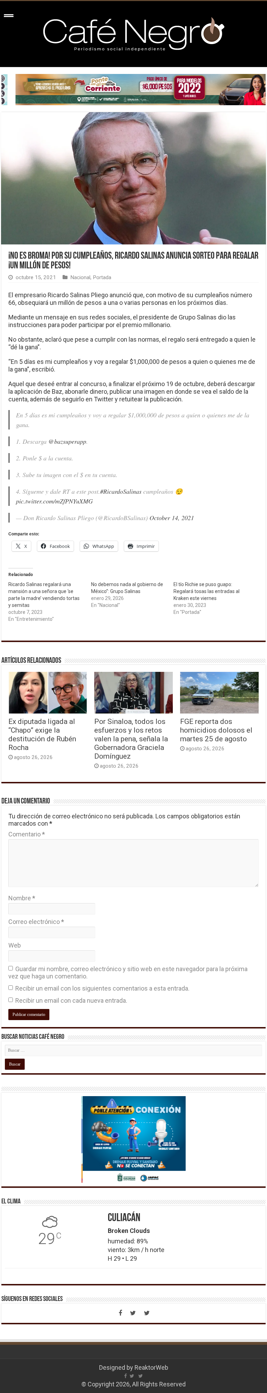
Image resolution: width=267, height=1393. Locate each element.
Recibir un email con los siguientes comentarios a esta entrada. (102, 988)
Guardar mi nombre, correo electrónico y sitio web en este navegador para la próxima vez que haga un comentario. (128, 972)
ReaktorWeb (151, 1367)
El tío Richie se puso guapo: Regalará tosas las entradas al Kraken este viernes (206, 591)
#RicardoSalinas (120, 491)
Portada (102, 277)
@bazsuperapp (67, 441)
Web (14, 945)
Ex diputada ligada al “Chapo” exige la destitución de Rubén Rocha (42, 734)
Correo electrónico (36, 921)
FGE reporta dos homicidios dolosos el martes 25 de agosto (216, 730)
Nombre (21, 898)
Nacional (80, 277)
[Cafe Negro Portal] (133, 32)
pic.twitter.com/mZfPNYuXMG (54, 501)
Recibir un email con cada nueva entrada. (71, 1000)
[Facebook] (120, 1313)
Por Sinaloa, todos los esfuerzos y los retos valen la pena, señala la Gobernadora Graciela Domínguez (131, 738)
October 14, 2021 (171, 518)
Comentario (26, 834)
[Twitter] (132, 1313)
